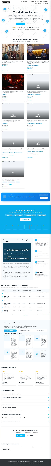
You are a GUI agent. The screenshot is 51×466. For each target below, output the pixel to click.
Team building (31, 1)
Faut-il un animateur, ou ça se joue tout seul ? (10, 400)
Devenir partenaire (38, 3)
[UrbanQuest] (6, 2)
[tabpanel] (25, 346)
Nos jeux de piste (24, 1)
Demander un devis (20, 23)
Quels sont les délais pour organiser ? (9, 407)
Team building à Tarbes (6, 449)
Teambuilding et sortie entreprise (13, 461)
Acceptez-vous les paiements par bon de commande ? (12, 414)
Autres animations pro (44, 1)
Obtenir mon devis (26, 219)
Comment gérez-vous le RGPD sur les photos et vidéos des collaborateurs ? (15, 417)
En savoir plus (4, 70)
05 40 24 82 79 (31, 23)
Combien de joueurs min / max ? (8, 404)
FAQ (43, 3)
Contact (46, 3)
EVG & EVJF (36, 1)
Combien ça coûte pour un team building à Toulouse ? (11, 397)
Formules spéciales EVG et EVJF (25, 461)
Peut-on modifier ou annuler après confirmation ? (11, 421)
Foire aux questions (35, 461)
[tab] (10, 331)
